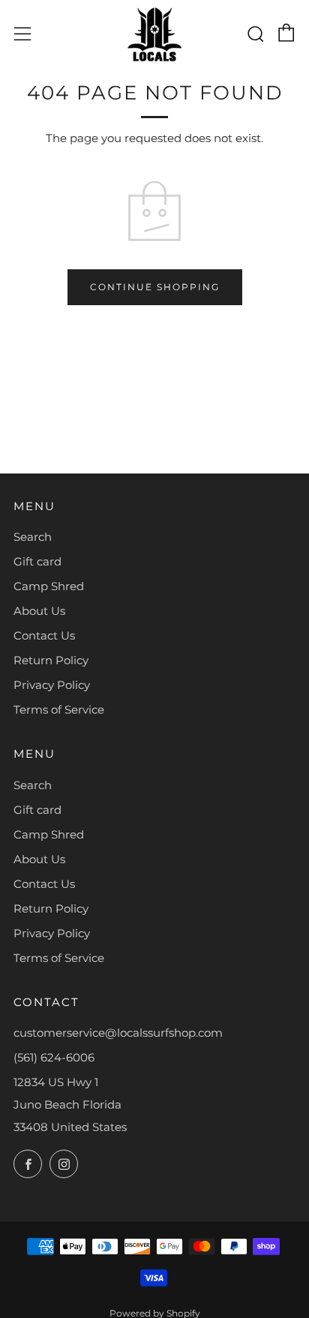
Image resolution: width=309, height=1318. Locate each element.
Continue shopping (155, 286)
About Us (39, 611)
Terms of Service (59, 709)
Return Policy (51, 660)
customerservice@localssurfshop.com (118, 1033)
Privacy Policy (52, 685)
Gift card (38, 561)
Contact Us (44, 635)
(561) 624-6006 (54, 1057)
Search (33, 537)
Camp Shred (49, 586)
